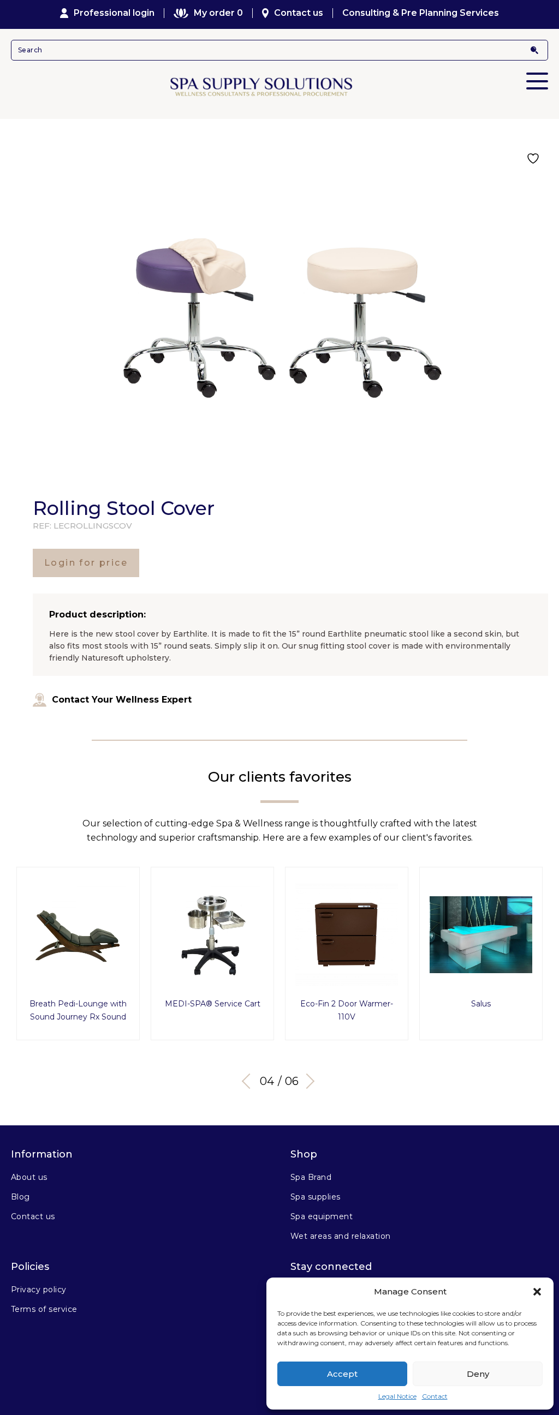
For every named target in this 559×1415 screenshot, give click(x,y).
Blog (20, 1197)
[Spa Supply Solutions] (279, 86)
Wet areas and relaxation (340, 1236)
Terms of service (44, 1309)
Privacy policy (39, 1289)
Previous (249, 1081)
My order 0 (218, 13)
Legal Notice (397, 1396)
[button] (537, 1291)
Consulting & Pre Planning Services (420, 13)
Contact (435, 1396)
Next (306, 1081)
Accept (342, 1374)
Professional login (114, 13)
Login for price (86, 562)
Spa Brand (310, 1177)
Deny (478, 1374)
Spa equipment (321, 1216)
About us (29, 1177)
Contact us (298, 13)
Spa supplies (315, 1197)
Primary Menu (537, 81)
